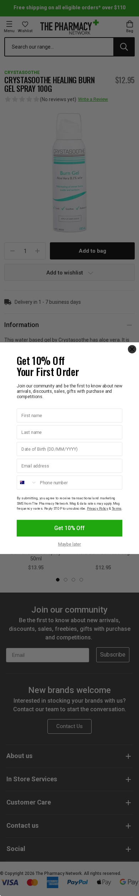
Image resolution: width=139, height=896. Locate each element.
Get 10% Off (69, 528)
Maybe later (69, 544)
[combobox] (27, 482)
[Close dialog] (132, 349)
